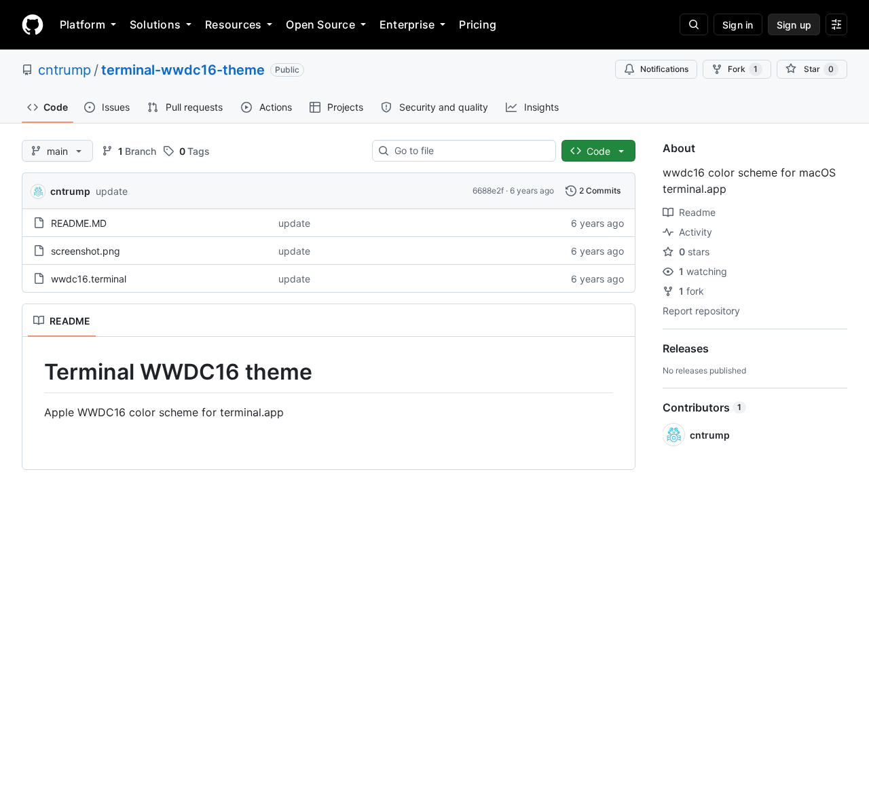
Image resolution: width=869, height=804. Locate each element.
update (112, 191)
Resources (233, 24)
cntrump (64, 70)
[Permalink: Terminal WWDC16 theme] (34, 372)
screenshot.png (85, 251)
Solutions (155, 24)
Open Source (320, 24)
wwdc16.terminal (88, 279)
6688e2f (488, 190)
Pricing (477, 24)
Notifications (664, 69)
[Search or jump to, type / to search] (694, 24)
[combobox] (469, 151)
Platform (82, 24)
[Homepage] (32, 24)
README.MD (79, 223)
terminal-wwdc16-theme (183, 70)
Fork (743, 69)
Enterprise (407, 24)
